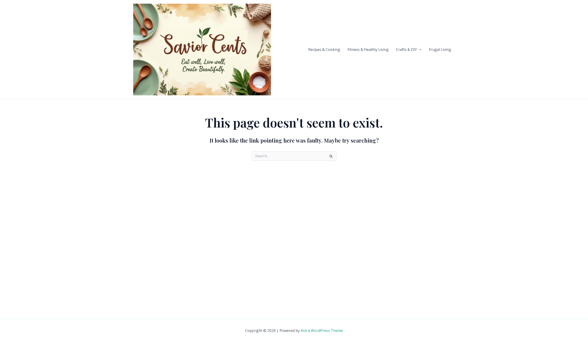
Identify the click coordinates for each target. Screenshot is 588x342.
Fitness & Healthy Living (368, 49)
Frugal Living (440, 49)
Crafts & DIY (406, 49)
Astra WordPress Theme (322, 330)
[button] (419, 49)
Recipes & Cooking (324, 49)
